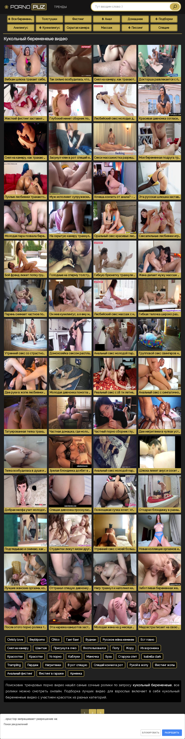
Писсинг (137, 27)
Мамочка (92, 656)
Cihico (55, 639)
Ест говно (147, 639)
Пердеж (32, 665)
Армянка (76, 673)
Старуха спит (127, 656)
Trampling (14, 665)
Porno (27, 7)
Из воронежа (149, 648)
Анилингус (21, 27)
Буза (108, 656)
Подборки (165, 19)
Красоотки (15, 656)
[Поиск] (175, 6)
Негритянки (53, 665)
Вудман (90, 639)
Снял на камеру (18, 648)
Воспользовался (94, 648)
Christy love (15, 639)
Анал (108, 19)
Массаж (106, 27)
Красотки (36, 656)
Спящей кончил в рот (108, 665)
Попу (115, 648)
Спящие (163, 27)
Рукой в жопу (139, 665)
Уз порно (55, 656)
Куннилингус (51, 27)
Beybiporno (37, 639)
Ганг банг (72, 639)
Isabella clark (152, 656)
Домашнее (135, 19)
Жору (130, 648)
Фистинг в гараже (51, 673)
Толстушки (49, 19)
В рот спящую (77, 665)
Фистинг (78, 19)
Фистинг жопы (165, 665)
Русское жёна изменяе (118, 639)
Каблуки (74, 656)
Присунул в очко (65, 648)
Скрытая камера (78, 27)
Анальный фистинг (19, 673)
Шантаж (41, 648)
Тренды (60, 7)
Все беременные (23, 19)
